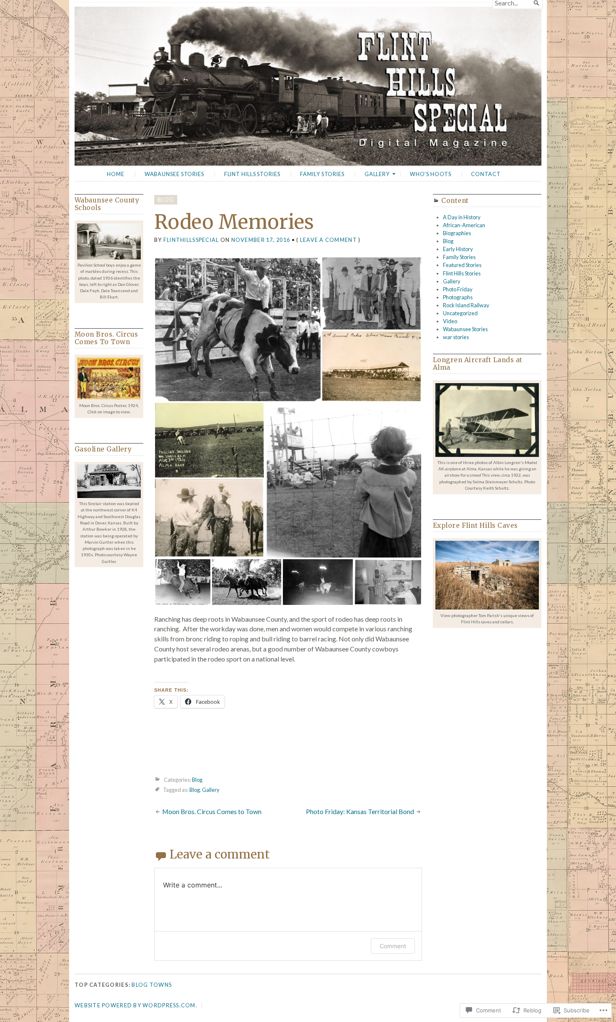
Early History (458, 249)
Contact (485, 174)
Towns (161, 984)
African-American (464, 225)
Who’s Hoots (430, 174)
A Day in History (462, 217)
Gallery (377, 174)
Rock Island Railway (466, 305)
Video (450, 321)
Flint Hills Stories (252, 174)
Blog (166, 199)
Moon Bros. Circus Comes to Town (211, 811)
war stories (456, 337)
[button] (237, 329)
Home (115, 174)
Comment (393, 945)
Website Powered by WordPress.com (135, 1005)
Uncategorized (460, 313)
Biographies (457, 233)
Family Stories (322, 174)
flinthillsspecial (191, 239)
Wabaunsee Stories (174, 174)
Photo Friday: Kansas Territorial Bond (360, 811)
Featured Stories (462, 265)
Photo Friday (458, 289)
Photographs (458, 297)
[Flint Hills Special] (308, 86)
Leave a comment (328, 239)
